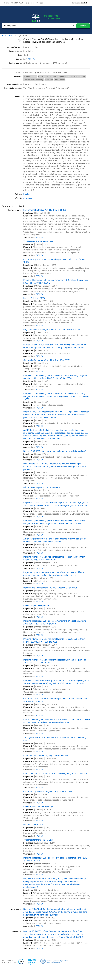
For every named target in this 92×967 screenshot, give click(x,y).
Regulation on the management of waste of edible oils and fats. (52, 329)
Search (83, 25)
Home (6, 3)
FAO (14, 963)
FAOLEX (31, 59)
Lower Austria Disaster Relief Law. (38, 806)
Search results (8, 35)
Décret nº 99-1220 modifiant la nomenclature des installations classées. (56, 451)
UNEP (9, 963)
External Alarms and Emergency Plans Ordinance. (45, 755)
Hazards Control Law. (33, 824)
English (26, 194)
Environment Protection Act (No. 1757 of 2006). (44, 210)
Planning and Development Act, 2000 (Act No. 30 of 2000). (50, 588)
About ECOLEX (17, 3)
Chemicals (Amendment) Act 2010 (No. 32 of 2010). (47, 360)
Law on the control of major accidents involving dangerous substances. (55, 773)
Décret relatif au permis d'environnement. (42, 487)
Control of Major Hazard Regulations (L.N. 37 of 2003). (48, 791)
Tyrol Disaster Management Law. (38, 241)
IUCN (4, 963)
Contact (39, 3)
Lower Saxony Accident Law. (36, 605)
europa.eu (27, 198)
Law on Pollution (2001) (34, 298)
